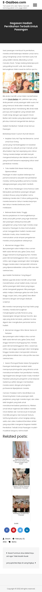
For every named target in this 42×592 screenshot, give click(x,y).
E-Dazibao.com (14, 2)
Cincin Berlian (13, 99)
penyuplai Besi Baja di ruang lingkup (20, 563)
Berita (14, 542)
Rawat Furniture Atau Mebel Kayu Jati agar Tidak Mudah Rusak (20, 554)
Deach (7, 539)
